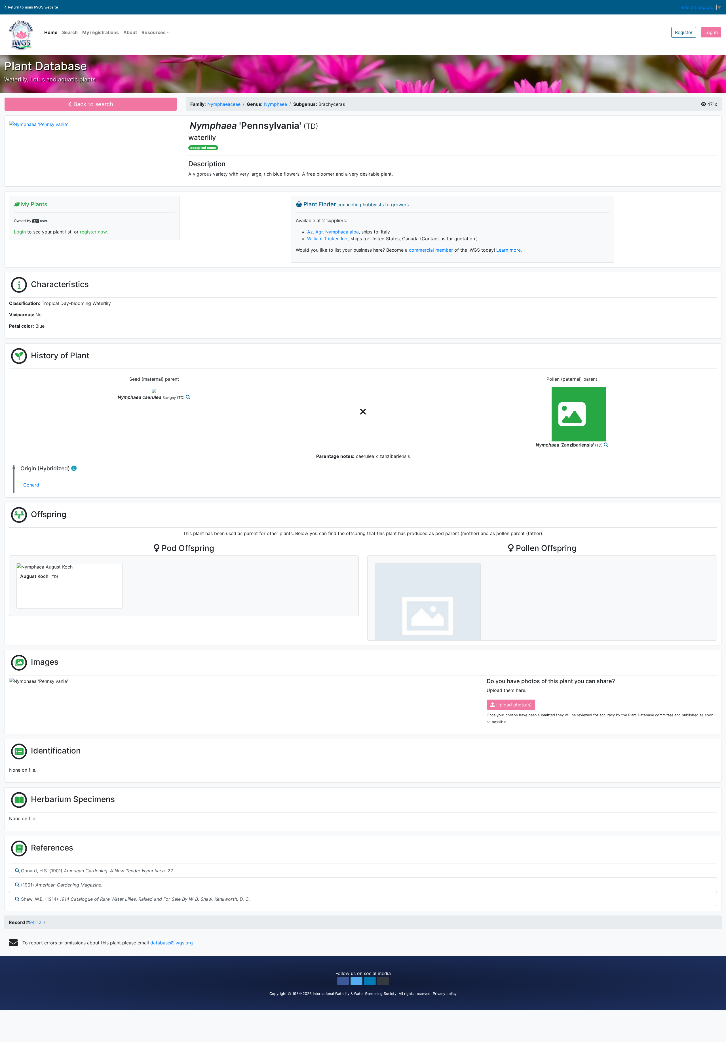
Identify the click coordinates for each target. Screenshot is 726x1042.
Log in (711, 32)
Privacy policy (445, 994)
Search (70, 32)
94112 (35, 922)
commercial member (431, 250)
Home (51, 32)
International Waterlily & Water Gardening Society (354, 994)
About (130, 32)
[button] (343, 981)
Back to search (92, 104)
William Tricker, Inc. (327, 238)
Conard (31, 485)
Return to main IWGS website (32, 7)
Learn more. (509, 250)
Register (684, 32)
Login (20, 232)
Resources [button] (154, 32)
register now (93, 232)
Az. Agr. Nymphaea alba (333, 232)
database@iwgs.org (171, 943)
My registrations (100, 32)
